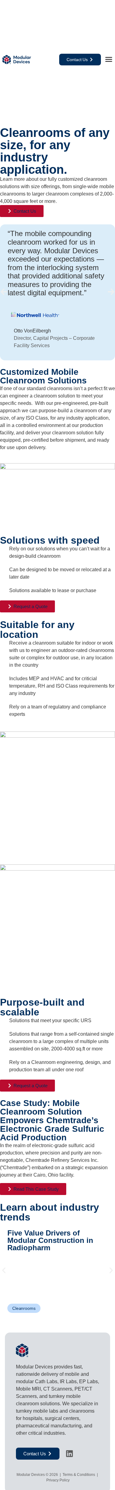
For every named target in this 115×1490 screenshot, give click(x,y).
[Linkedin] (69, 1453)
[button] (4, 292)
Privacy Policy (57, 1480)
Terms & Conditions (79, 1475)
